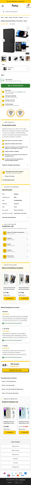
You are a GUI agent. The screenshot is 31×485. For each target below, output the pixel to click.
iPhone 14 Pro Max (13, 17)
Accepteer (10, 482)
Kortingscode (15, 467)
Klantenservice (15, 450)
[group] (15, 17)
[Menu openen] (3, 6)
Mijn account (15, 446)
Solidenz (16, 194)
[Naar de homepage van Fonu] (15, 5)
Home (2, 17)
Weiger (16, 482)
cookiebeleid (22, 479)
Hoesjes (21, 17)
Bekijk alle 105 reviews (15, 370)
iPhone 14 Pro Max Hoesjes (8, 385)
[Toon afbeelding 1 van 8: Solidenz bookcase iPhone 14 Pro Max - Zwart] (3, 58)
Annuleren (15, 458)
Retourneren (15, 454)
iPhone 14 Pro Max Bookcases (9, 381)
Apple (6, 17)
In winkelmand (9, 298)
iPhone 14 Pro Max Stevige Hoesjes (10, 393)
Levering (15, 462)
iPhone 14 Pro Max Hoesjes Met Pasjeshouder (12, 389)
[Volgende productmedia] (27, 40)
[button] (28, 5)
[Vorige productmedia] (3, 40)
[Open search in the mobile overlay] (15, 12)
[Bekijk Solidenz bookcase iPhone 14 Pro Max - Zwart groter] (15, 40)
